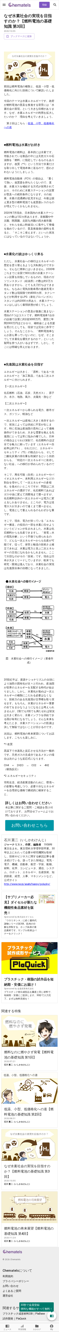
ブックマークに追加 (21, 36)
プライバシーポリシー (16, 1281)
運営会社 (8, 1295)
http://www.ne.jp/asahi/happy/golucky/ (27, 884)
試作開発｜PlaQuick (14, 1318)
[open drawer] (4, 5)
